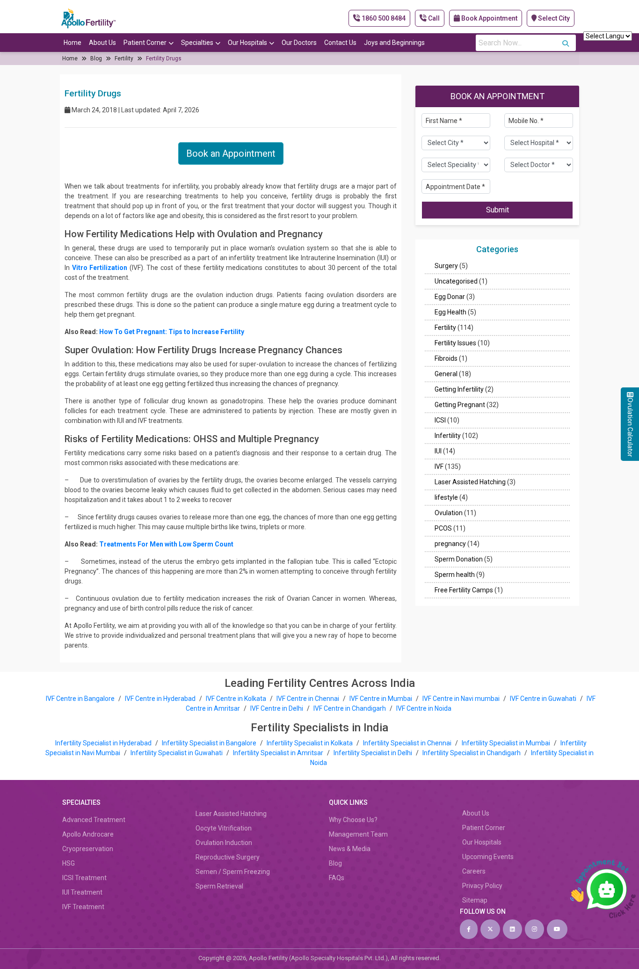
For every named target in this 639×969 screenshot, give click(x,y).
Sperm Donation (459, 559)
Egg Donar (450, 297)
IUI (438, 451)
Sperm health (455, 575)
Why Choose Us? (353, 819)
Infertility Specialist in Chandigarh (472, 753)
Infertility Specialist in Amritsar (279, 753)
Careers (474, 871)
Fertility (124, 58)
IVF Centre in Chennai (308, 698)
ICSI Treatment (84, 878)
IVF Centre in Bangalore (81, 698)
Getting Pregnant (460, 405)
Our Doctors (299, 42)
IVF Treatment (83, 907)
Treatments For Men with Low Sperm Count (166, 544)
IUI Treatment (82, 892)
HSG (68, 863)
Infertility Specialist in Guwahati (177, 753)
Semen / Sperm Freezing (233, 871)
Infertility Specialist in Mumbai (507, 743)
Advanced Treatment (93, 819)
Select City (553, 18)
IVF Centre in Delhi (277, 708)
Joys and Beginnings (394, 42)
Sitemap (474, 900)
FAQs (336, 878)
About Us (102, 42)
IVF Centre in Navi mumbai (461, 698)
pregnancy (450, 544)
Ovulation (449, 513)
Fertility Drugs (164, 58)
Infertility (448, 436)
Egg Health (450, 312)
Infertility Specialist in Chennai (408, 743)
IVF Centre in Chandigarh (349, 708)
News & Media (349, 848)
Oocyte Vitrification (224, 828)
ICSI (440, 420)
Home (72, 42)
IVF (439, 467)
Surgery (446, 266)
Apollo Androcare (88, 834)
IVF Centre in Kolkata (237, 698)
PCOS (443, 528)
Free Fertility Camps (464, 590)
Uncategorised (456, 281)
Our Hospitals (247, 42)
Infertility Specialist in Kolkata (310, 743)
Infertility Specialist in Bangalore (210, 743)
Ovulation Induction (224, 842)
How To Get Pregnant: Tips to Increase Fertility (171, 331)
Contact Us (340, 42)
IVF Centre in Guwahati (543, 698)
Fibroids (446, 359)
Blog (96, 58)
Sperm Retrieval (219, 886)
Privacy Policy (482, 885)
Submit (497, 210)
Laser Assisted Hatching (470, 482)
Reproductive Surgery (228, 857)
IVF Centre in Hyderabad (160, 698)
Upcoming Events (488, 856)
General (446, 374)
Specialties (197, 42)
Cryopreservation (87, 848)
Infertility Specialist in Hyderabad (104, 743)
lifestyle (446, 498)
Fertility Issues (455, 343)
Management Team (358, 834)
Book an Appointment (231, 153)
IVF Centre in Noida (423, 708)
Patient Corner (145, 42)
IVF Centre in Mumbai (380, 698)
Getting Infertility (459, 389)
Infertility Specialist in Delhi (374, 753)
